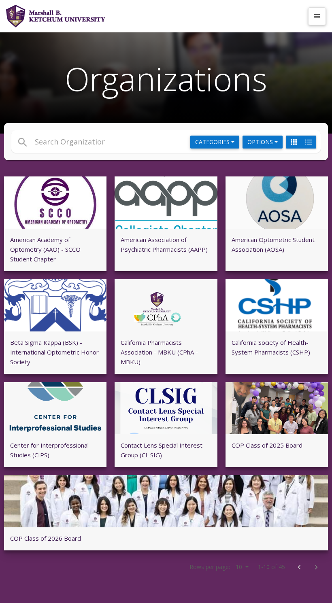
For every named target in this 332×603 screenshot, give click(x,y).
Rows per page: (215, 567)
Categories (213, 142)
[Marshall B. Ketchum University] (154, 16)
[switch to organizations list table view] (308, 142)
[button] (115, 142)
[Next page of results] (316, 568)
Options (261, 142)
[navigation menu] (317, 16)
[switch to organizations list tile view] (293, 142)
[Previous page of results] (299, 568)
